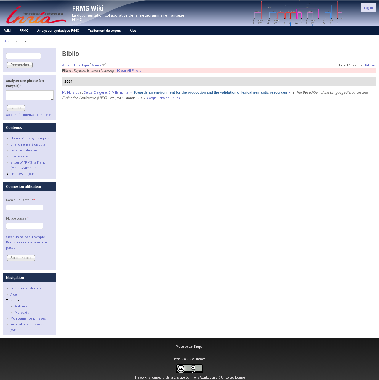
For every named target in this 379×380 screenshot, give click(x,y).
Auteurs (21, 306)
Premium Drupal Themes (189, 358)
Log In (368, 7)
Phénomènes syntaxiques (29, 138)
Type (85, 65)
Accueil (9, 41)
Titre (77, 65)
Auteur (67, 65)
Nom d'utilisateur (20, 200)
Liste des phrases (24, 150)
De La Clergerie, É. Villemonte (106, 92)
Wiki (7, 30)
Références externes (25, 288)
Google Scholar (158, 97)
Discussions (19, 156)
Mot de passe (17, 218)
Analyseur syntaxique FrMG (58, 30)
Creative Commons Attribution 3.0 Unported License (209, 377)
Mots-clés (22, 312)
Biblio (14, 300)
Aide (133, 30)
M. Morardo (70, 92)
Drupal (198, 346)
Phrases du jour (22, 173)
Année (97, 65)
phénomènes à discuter (28, 144)
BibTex (370, 65)
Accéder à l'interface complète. (29, 114)
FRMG (24, 30)
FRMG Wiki (88, 8)
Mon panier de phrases (28, 318)
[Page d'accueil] (36, 25)
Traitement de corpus (104, 30)
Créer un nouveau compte (25, 236)
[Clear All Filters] (129, 70)
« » (210, 92)
